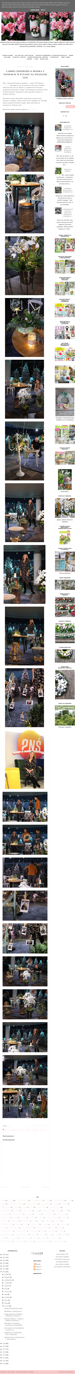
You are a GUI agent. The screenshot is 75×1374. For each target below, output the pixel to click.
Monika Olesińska (32, 1129)
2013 (4, 1360)
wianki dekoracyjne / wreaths (38, 57)
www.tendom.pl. (34, 109)
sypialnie (43, 1234)
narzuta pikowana (14, 1227)
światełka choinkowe (32, 1130)
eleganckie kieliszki (32, 1203)
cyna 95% (3, 1227)
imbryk (16, 1217)
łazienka (3, 1238)
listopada (7, 1277)
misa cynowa (49, 1220)
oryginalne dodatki (48, 1210)
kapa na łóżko (51, 1231)
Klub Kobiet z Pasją (22, 1231)
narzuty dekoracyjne (28, 1227)
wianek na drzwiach (59, 1200)
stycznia (6, 1306)
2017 (4, 1349)
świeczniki (45, 1224)
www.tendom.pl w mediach (16, 1203)
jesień (70, 1200)
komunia (17, 1210)
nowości (56, 1203)
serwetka (30, 1241)
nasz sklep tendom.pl (62, 1261)
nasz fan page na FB (62, 1254)
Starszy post (46, 1187)
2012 (4, 1363)
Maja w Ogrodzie (5, 1214)
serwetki (34, 1234)
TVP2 (4, 1131)
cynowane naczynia (6, 1210)
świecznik (38, 1214)
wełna (60, 1227)
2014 (4, 1358)
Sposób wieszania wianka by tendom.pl (67, 149)
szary (50, 1234)
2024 (4, 1260)
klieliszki (61, 1231)
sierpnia (6, 1286)
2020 (4, 1272)
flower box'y (54, 57)
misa (41, 1220)
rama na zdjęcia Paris (6, 1241)
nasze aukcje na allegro (62, 1264)
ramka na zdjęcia (20, 1241)
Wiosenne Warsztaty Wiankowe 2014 (68, 127)
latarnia (41, 1217)
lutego (6, 1303)
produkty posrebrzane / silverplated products (51, 55)
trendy (66, 1210)
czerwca (7, 1291)
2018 (4, 1346)
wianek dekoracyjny (23, 1200)
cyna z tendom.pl (49, 1214)
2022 (4, 1266)
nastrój (36, 1238)
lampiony (65, 1203)
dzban (37, 1210)
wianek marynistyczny (7, 1231)
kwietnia (7, 1297)
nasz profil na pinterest (62, 1257)
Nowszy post (5, 1187)
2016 (4, 1352)
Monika (38, 1264)
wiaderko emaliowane (58, 1241)
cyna (32, 1207)
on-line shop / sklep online (24, 55)
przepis (25, 1207)
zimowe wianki (15, 1220)
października (8, 1280)
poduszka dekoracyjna (53, 1217)
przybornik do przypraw (22, 1234)
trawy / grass (65, 57)
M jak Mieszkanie (26, 1238)
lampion (8, 1129)
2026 (4, 1254)
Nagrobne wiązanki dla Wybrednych (68, 190)
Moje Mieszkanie (34, 1231)
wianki (11, 1200)
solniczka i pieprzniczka (43, 1241)
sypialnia (18, 1224)
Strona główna (8, 55)
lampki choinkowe (18, 1129)
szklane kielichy (42, 1207)
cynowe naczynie (5, 1217)
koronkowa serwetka (6, 1234)
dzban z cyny (4, 1220)
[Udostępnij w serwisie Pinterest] (46, 1126)
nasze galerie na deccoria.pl (62, 1266)
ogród (48, 1200)
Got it (43, 10)
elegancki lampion (18, 1214)
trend (57, 1234)
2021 (4, 1269)
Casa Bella (55, 1224)
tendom (42, 1130)
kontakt (29, 59)
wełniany (65, 1234)
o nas (36, 59)
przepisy (59, 1210)
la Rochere (29, 1214)
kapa (43, 1231)
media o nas (44, 59)
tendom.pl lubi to (6, 1207)
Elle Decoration (14, 1238)
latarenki (32, 1217)
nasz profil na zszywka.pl (62, 1259)
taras (53, 1227)
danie (34, 1220)
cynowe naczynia (61, 1214)
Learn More (34, 10)
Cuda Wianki (64, 1224)
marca (6, 1300)
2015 (4, 1355)
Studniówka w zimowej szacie (13, 1311)
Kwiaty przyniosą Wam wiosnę (13, 1308)
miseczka (58, 1220)
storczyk (14, 1130)
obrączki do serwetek (43, 1227)
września (7, 1283)
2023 (4, 1263)
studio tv (20, 1130)
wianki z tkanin (35, 1224)
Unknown (38, 1267)
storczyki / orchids (19, 57)
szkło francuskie (27, 1210)
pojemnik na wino (55, 1238)
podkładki (44, 1238)
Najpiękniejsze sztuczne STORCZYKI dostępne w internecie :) (67, 212)
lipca (6, 1288)
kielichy (17, 1207)
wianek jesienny (46, 1203)
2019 (4, 1343)
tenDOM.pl (6, 85)
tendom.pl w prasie (55, 1207)
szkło (26, 1224)
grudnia (6, 1274)
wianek (3, 1200)
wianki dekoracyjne (37, 1200)
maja (6, 1294)
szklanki (65, 1217)
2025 (4, 1257)
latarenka (24, 1217)
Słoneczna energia (68, 170)
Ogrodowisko (26, 1220)
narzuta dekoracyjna (7, 1224)
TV (47, 1130)
